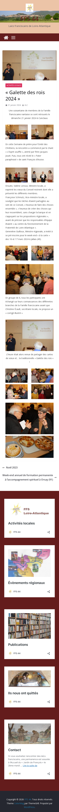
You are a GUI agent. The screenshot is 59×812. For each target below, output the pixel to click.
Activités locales (14, 85)
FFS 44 (29, 19)
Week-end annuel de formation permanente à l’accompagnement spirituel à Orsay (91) (27, 477)
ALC (26, 105)
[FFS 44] (6, 37)
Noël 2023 (12, 467)
